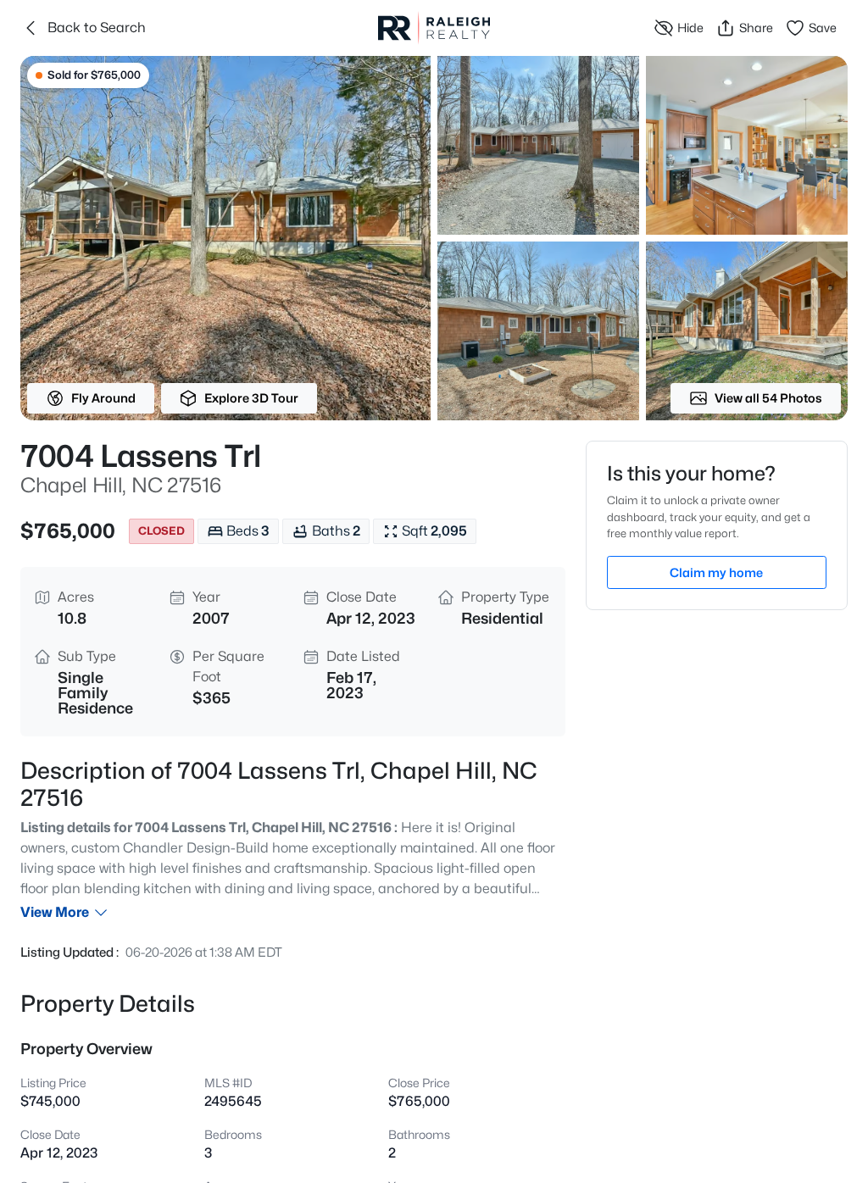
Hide (690, 27)
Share (756, 27)
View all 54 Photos (768, 398)
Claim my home (716, 572)
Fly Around (103, 398)
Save (823, 27)
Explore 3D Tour (251, 398)
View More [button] (54, 912)
